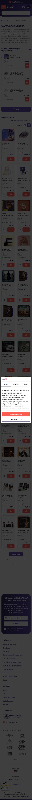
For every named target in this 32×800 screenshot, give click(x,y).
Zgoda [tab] (6, 384)
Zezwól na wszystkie (16, 414)
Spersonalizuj (15, 419)
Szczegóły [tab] (16, 384)
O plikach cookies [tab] (26, 384)
